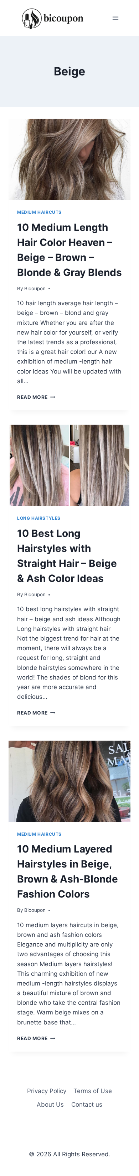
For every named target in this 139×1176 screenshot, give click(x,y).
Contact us (86, 1104)
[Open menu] (115, 17)
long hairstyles (39, 518)
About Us (50, 1104)
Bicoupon (35, 288)
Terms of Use (92, 1091)
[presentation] (69, 159)
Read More (36, 397)
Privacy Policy (46, 1091)
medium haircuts (39, 212)
